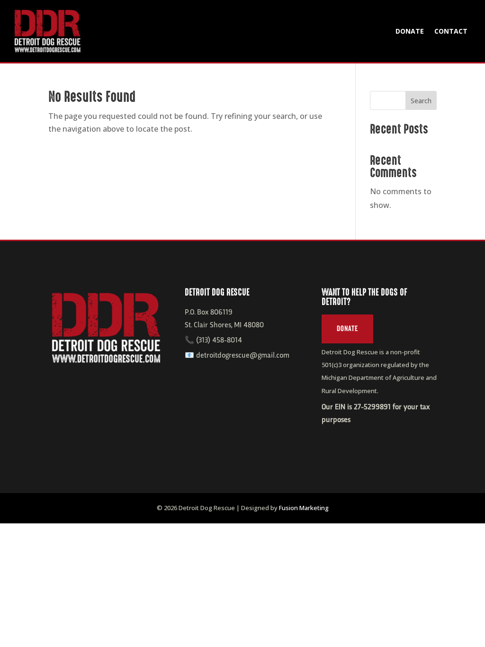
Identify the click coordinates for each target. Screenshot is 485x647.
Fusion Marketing (304, 507)
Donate (409, 31)
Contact (450, 31)
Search (421, 100)
